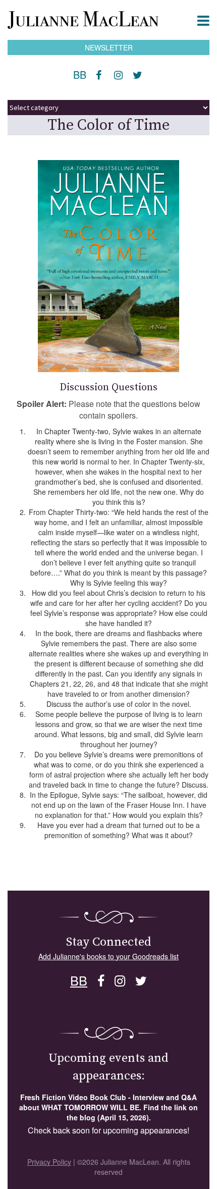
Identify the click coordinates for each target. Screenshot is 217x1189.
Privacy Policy (49, 1162)
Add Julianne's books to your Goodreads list (108, 956)
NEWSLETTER (109, 47)
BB (79, 74)
